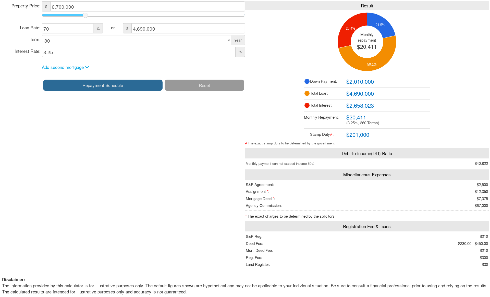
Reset (204, 85)
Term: (35, 39)
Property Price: (26, 5)
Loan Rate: (30, 27)
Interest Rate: (28, 51)
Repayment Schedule (102, 85)
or (113, 27)
